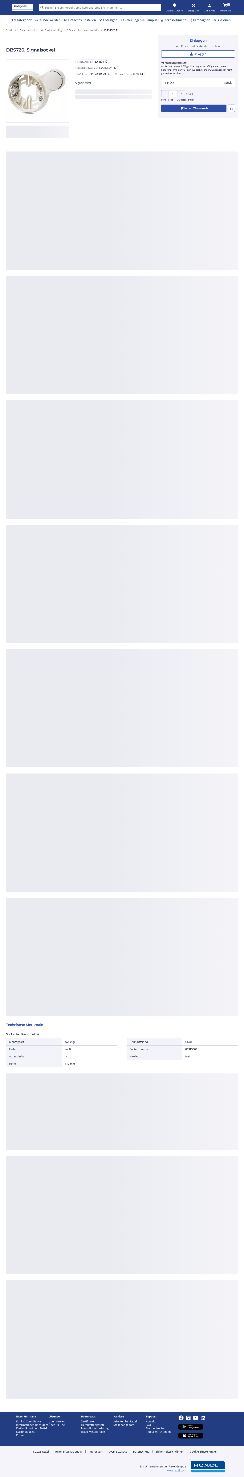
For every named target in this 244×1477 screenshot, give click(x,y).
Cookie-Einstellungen (83, 220)
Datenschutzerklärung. (152, 164)
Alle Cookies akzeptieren (164, 235)
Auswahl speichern (80, 235)
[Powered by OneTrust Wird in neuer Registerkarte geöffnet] (168, 247)
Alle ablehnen (133, 235)
